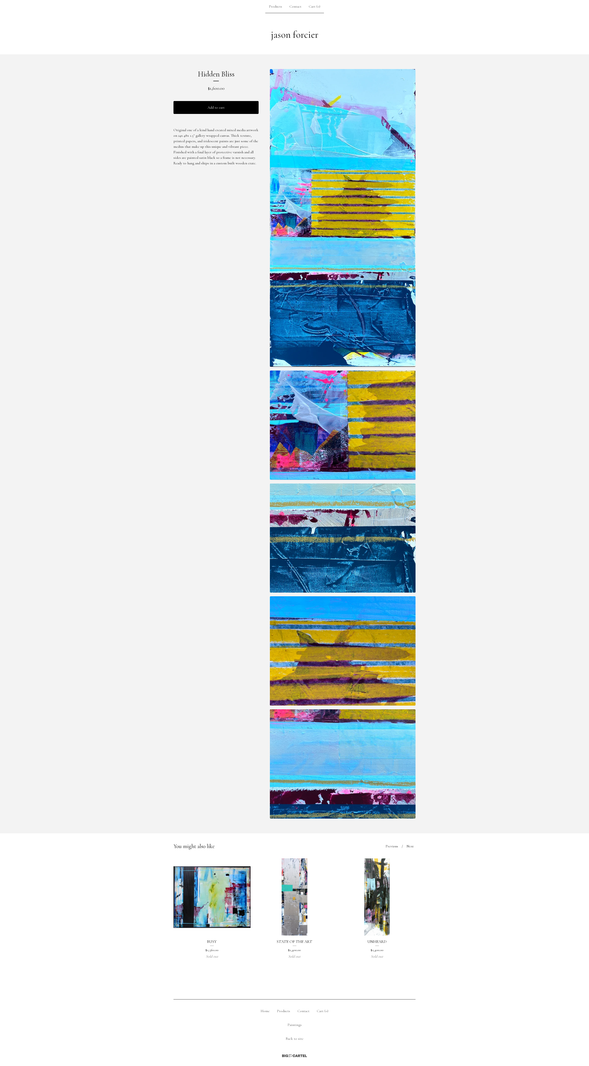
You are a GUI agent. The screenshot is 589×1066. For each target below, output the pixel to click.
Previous (392, 846)
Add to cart (216, 107)
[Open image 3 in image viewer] (343, 538)
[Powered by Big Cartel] (294, 1055)
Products (275, 6)
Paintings (295, 1025)
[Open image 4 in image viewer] (343, 651)
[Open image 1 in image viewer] (343, 218)
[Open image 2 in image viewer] (343, 425)
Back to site (294, 1038)
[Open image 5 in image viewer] (343, 764)
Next (410, 846)
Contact (295, 6)
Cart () (314, 6)
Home (265, 1011)
